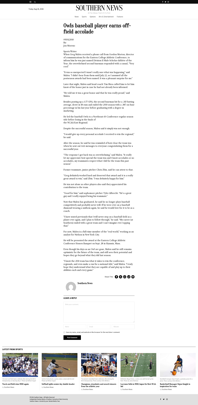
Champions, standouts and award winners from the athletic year (98, 385)
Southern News (85, 283)
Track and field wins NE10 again (15, 384)
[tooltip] (162, 2)
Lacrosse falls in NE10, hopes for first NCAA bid (138, 385)
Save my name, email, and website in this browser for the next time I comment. (93, 332)
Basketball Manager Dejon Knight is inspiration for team (175, 385)
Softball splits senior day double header (58, 384)
